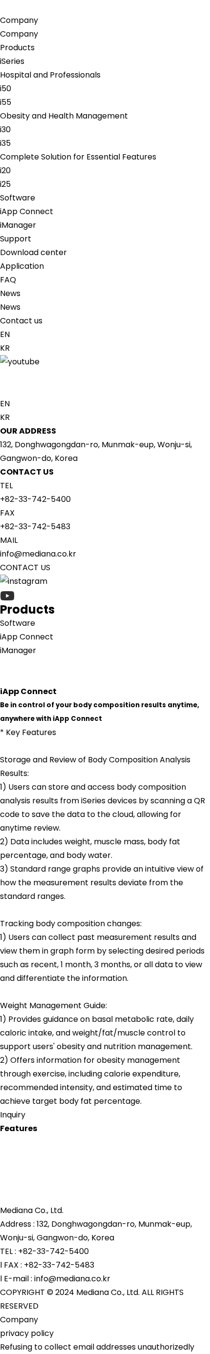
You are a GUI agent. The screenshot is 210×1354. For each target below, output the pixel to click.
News (10, 293)
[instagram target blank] (105, 376)
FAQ (8, 279)
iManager (18, 225)
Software (17, 197)
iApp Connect (26, 211)
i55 (5, 102)
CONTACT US (25, 567)
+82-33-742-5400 (35, 499)
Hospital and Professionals (50, 74)
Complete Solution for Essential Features (78, 156)
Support (15, 238)
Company (19, 20)
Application (22, 266)
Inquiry (12, 1114)
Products (17, 47)
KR (5, 348)
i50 (5, 88)
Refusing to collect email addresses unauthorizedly (97, 1347)
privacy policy (27, 1333)
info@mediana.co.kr (38, 553)
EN (5, 334)
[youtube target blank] (105, 362)
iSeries (12, 61)
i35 (5, 143)
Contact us (21, 320)
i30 (5, 129)
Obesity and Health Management (64, 115)
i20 (5, 170)
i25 (5, 184)
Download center (33, 252)
